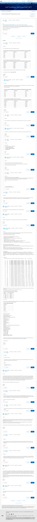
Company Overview (8, 511)
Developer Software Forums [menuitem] (13, 3)
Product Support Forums (9, 10)
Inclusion (32, 511)
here (22, 505)
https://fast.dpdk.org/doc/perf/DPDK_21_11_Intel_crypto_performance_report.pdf (16, 24)
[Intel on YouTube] (11, 514)
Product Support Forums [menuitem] (20, 3)
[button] (34, 20)
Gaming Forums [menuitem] (27, 3)
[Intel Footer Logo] (2, 515)
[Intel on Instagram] (13, 514)
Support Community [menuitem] (3, 3)
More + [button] (17, 1)
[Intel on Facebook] (6, 514)
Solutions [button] (13, 1)
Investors (20, 511)
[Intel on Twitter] (8, 514)
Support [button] (9, 1)
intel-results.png (7, 364)
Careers (22, 511)
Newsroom (16, 511)
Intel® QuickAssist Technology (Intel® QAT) (6, 11)
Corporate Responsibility (27, 511)
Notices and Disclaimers (8, 518)
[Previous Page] (15, 38)
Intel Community (3, 10)
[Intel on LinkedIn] (9, 514)
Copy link (28, 76)
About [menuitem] (7, 3)
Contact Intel (13, 511)
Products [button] (5, 1)
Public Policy (7, 512)
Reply (32, 33)
